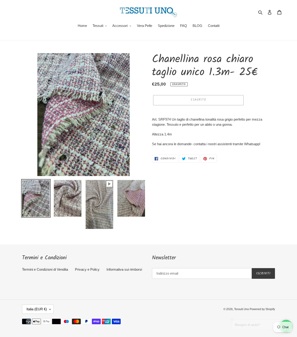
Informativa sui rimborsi (124, 269)
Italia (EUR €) (36, 309)
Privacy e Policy (87, 269)
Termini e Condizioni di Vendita (45, 269)
